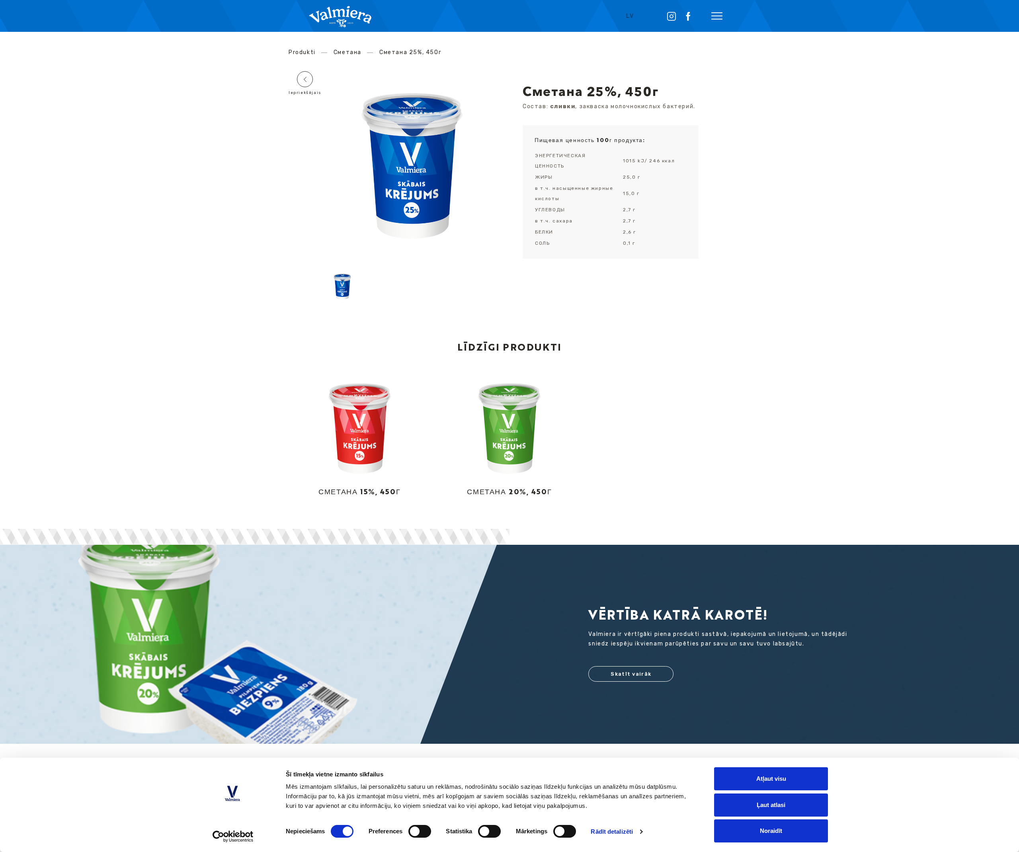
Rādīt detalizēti (612, 831)
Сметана (347, 52)
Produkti (302, 52)
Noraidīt (771, 830)
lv (630, 16)
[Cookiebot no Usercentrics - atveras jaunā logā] (233, 836)
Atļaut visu (771, 778)
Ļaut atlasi (771, 804)
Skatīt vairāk (631, 674)
